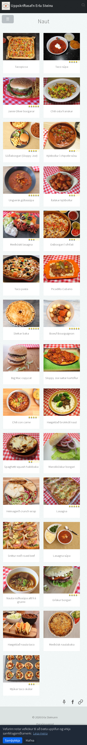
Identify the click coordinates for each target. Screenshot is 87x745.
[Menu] (6, 17)
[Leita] (83, 5)
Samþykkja (12, 740)
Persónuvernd (45, 724)
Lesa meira (40, 733)
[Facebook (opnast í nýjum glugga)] (72, 702)
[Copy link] (80, 702)
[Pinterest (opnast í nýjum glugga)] (64, 702)
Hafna (30, 740)
